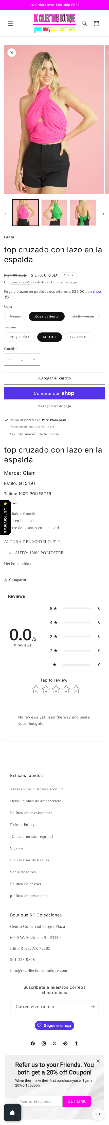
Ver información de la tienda (34, 434)
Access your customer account (36, 789)
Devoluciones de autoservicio (36, 801)
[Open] (12, 1112)
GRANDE (81, 338)
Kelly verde (86, 317)
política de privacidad (29, 896)
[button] (10, 23)
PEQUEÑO (22, 338)
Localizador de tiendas (29, 860)
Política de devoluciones (31, 813)
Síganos (17, 848)
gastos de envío (20, 282)
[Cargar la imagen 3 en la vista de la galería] (54, 212)
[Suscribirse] (93, 1007)
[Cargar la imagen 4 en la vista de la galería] (83, 212)
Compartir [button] (18, 580)
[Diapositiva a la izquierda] (5, 213)
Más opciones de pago (54, 406)
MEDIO (50, 337)
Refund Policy (22, 825)
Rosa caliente (46, 316)
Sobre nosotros (23, 872)
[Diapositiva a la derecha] (103, 213)
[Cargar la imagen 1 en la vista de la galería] (25, 212)
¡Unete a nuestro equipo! (31, 837)
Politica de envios (25, 884)
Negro (18, 317)
